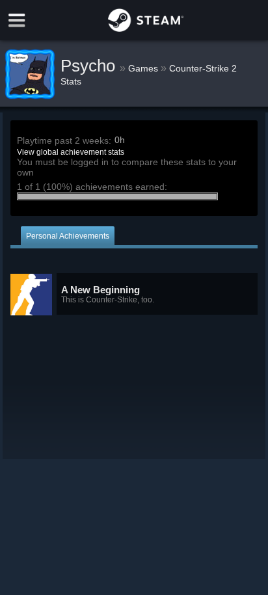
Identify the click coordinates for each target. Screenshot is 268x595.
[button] (134, 294)
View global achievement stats (70, 152)
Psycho (90, 65)
